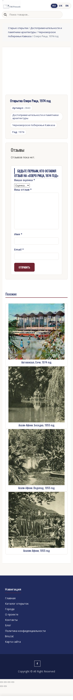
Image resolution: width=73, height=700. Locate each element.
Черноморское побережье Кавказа (33, 125)
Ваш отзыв (23, 189)
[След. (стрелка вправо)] (5, 686)
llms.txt (9, 636)
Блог (8, 625)
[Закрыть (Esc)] (12, 682)
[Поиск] (5, 15)
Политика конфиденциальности (25, 631)
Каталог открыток (17, 603)
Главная (10, 598)
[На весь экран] (5, 682)
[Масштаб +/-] (1, 682)
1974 (18, 132)
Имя (18, 234)
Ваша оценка (24, 180)
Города (9, 609)
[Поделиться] (8, 682)
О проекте (11, 614)
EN (67, 5)
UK (60, 5)
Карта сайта (13, 641)
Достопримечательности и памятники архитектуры (35, 116)
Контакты (11, 620)
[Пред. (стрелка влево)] (1, 686)
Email (19, 249)
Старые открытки (18, 28)
